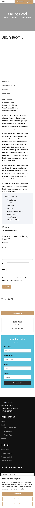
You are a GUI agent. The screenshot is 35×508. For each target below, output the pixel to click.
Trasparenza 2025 (6, 461)
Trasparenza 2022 (6, 453)
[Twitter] (4, 77)
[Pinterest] (7, 77)
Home (6, 18)
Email (4, 269)
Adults (6, 364)
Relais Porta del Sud (10, 428)
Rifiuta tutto (17, 504)
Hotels (3, 425)
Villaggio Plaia (8, 435)
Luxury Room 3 (12, 37)
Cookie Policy (5, 450)
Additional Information (8, 85)
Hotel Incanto (8, 431)
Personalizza (17, 499)
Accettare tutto (18, 493)
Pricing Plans (6, 93)
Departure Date (8, 356)
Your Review (5, 248)
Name (4, 264)
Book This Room (17, 313)
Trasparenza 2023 (6, 457)
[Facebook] (2, 77)
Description (5, 82)
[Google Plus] (10, 77)
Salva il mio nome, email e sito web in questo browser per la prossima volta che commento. (16, 279)
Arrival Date (7, 347)
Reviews (5, 89)
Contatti (3, 439)
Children (6, 373)
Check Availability (17, 383)
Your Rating (5, 243)
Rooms (14, 18)
